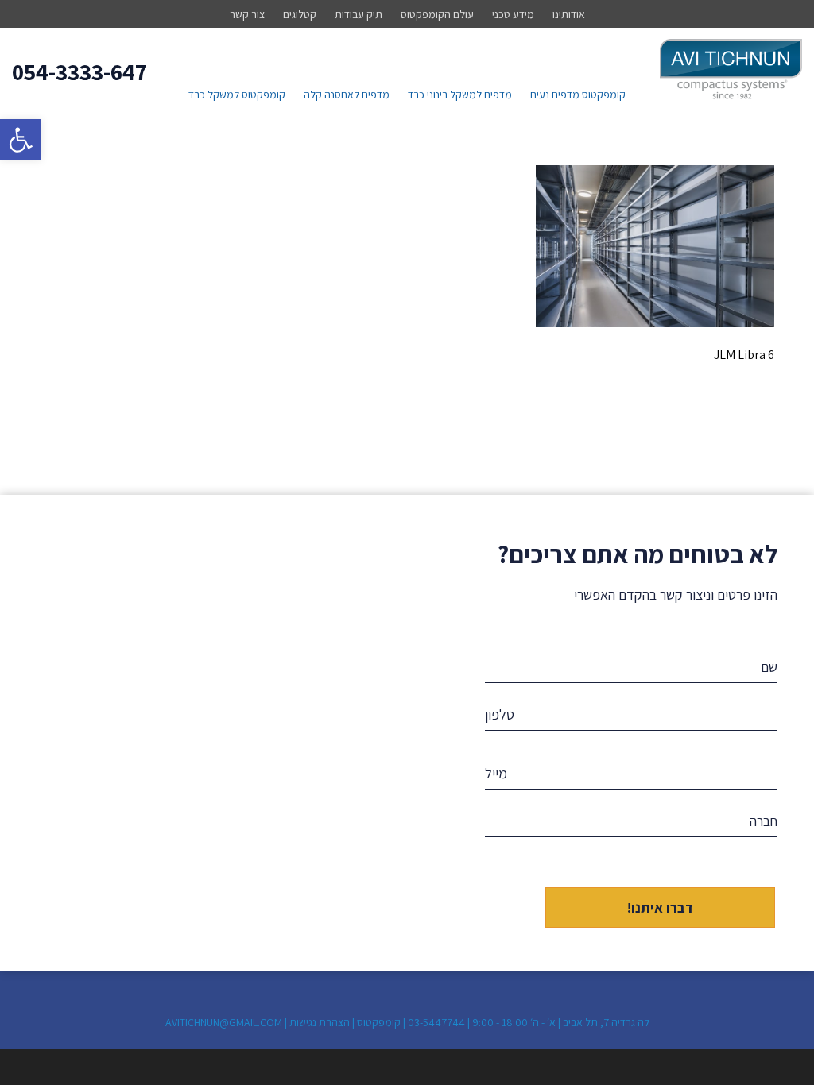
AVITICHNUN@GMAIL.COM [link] (223, 1022)
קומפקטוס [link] (379, 1022)
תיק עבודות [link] (358, 14)
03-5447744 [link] (436, 1022)
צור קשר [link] (247, 14)
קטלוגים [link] (299, 14)
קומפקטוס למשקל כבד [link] (236, 94)
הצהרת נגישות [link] (319, 1022)
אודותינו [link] (568, 14)
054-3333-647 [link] (79, 71)
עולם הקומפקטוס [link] (437, 14)
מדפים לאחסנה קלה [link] (347, 94)
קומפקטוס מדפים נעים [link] (578, 94)
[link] (20, 139)
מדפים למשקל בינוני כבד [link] (460, 94)
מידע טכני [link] (513, 14)
